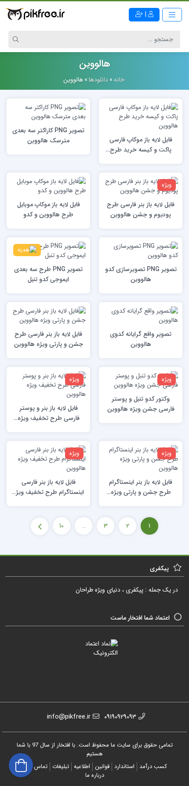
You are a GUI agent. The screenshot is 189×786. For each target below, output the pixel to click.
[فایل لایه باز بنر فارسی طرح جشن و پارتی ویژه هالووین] (48, 315)
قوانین (102, 766)
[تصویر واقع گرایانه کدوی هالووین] (140, 315)
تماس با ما (35, 766)
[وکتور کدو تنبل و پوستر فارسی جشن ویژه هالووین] (140, 380)
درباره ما (94, 775)
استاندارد (124, 766)
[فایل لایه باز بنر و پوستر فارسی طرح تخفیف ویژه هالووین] (48, 384)
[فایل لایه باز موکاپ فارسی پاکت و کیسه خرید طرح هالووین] (140, 116)
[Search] (17, 39)
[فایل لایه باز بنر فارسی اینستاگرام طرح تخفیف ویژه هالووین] (48, 458)
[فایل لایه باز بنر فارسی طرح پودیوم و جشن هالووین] (140, 185)
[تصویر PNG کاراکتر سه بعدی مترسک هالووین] (48, 111)
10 (61, 526)
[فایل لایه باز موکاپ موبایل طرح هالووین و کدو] (48, 185)
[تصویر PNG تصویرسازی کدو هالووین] (140, 250)
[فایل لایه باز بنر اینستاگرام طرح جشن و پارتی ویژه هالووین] (140, 458)
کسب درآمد (153, 766)
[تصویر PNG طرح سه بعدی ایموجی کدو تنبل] (48, 250)
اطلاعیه (82, 766)
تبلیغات (60, 766)
